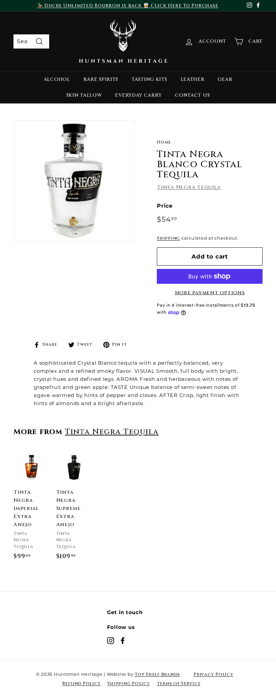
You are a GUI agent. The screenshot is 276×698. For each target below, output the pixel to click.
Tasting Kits (149, 79)
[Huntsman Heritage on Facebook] (122, 640)
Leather (193, 79)
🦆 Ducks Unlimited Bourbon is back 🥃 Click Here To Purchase (127, 5)
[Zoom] (74, 181)
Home (164, 142)
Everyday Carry (138, 95)
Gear (225, 79)
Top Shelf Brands (157, 674)
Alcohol (57, 79)
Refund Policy (81, 683)
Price (165, 206)
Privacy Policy (214, 674)
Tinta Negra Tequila (188, 187)
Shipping (168, 238)
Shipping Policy (128, 683)
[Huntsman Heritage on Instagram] (110, 640)
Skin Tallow (84, 95)
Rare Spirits (100, 79)
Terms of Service (179, 683)
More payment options (210, 292)
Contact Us (192, 95)
